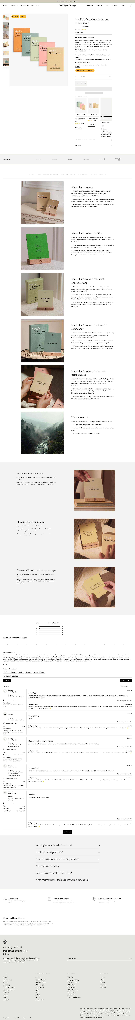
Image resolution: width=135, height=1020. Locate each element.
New (32, 5)
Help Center (71, 977)
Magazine (99, 5)
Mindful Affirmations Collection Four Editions (80, 120)
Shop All (5, 5)
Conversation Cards (8, 990)
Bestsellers (14, 5)
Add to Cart (81, 114)
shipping (77, 145)
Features (91, 37)
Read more (77, 57)
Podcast (37, 994)
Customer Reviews (40, 980)
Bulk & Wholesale (73, 990)
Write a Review (127, 681)
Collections (24, 5)
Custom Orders (72, 992)
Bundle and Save (7, 980)
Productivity (6, 985)
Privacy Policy (72, 987)
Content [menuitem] (13, 672)
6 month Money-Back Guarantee (85, 140)
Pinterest (102, 982)
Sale (37, 5)
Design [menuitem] (6, 672)
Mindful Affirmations (9, 987)
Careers (37, 997)
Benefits (85, 37)
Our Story (90, 5)
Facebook (103, 987)
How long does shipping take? (49, 852)
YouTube (102, 985)
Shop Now (75, 1)
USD (123, 5)
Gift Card (6, 999)
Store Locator (39, 999)
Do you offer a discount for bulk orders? (53, 872)
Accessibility (71, 994)
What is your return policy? (47, 866)
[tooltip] (14, 652)
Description (79, 37)
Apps (107, 5)
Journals (5, 982)
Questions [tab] (15, 676)
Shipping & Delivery (73, 980)
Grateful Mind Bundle (93, 118)
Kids (4, 997)
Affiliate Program (40, 985)
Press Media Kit (39, 987)
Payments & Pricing (73, 982)
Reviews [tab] (6, 676)
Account (115, 5)
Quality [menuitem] (21, 672)
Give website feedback (74, 997)
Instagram (103, 977)
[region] (67, 645)
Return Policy (71, 985)
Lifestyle (5, 994)
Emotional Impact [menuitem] (39, 672)
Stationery (6, 992)
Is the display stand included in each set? (53, 845)
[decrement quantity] (77, 83)
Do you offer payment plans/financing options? (57, 859)
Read (36, 992)
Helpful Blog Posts (40, 982)
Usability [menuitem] (28, 672)
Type (76, 76)
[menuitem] (32, 6)
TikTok (102, 980)
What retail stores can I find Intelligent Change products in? (62, 879)
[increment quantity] (85, 83)
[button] (93, 89)
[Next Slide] (130, 645)
